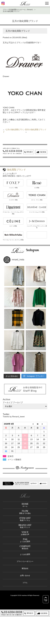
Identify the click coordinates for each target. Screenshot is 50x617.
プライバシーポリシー (25, 561)
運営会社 (25, 568)
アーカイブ (18, 402)
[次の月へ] (44, 424)
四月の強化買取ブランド (35, 129)
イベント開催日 (14, 459)
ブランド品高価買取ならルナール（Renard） (18, 9)
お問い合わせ (25, 575)
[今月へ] (37, 424)
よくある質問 (25, 554)
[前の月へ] (31, 424)
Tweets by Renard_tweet (14, 416)
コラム (25, 582)
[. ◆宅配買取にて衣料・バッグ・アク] (14, 276)
